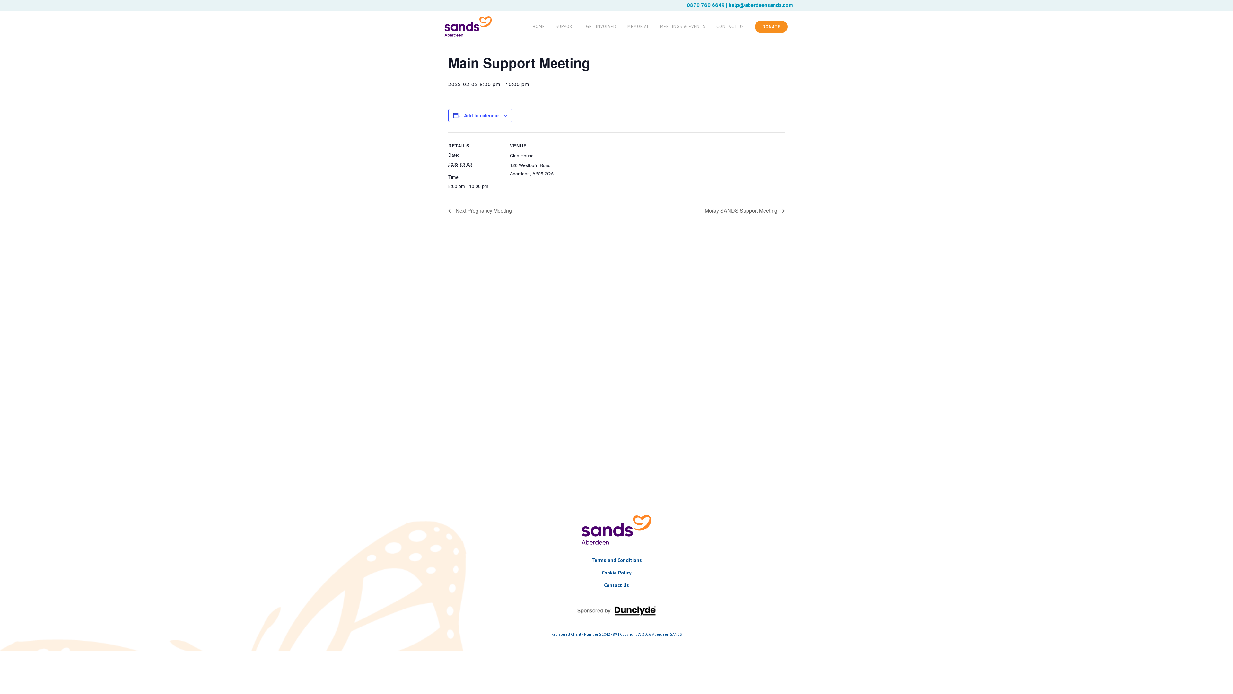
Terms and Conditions (616, 560)
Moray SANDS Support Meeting (742, 210)
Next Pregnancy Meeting (483, 210)
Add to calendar (481, 115)
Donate (771, 27)
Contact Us (616, 585)
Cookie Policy (617, 572)
